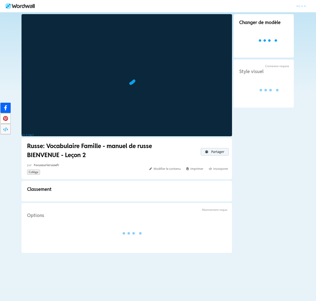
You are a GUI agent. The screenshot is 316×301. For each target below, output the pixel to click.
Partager (217, 151)
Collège (33, 172)
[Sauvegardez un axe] (5, 118)
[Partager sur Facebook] (5, 108)
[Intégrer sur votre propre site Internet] (5, 129)
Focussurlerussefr (46, 165)
